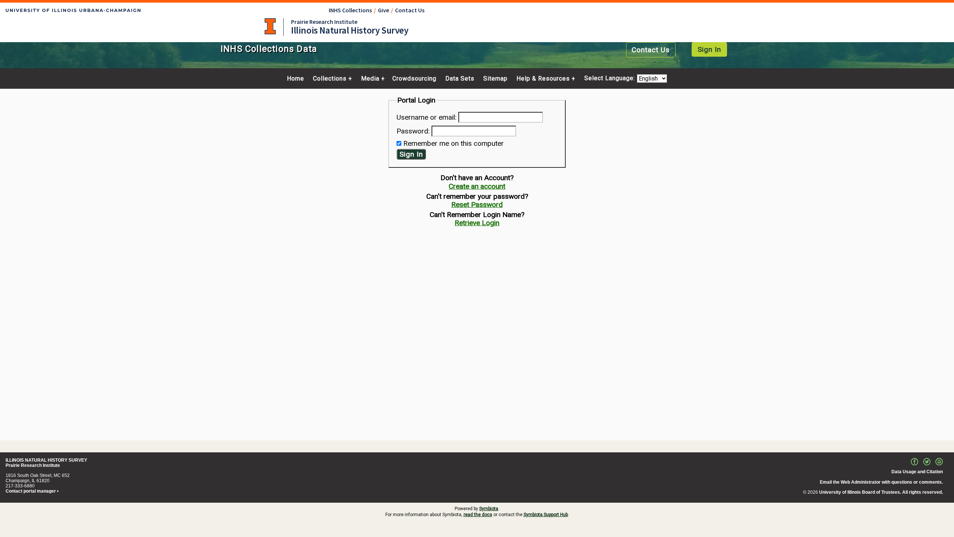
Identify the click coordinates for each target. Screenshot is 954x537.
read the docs (478, 514)
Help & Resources (543, 78)
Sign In (709, 49)
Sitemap (495, 78)
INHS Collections (350, 10)
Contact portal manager (31, 491)
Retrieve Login (477, 223)
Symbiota (488, 508)
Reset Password (477, 204)
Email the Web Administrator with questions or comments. (881, 482)
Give (383, 10)
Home (295, 78)
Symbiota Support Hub (546, 514)
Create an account (477, 186)
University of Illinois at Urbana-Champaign (270, 26)
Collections (330, 78)
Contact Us (409, 10)
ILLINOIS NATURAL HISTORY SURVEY (46, 460)
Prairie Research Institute (324, 21)
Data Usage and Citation (917, 471)
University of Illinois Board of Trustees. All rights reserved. (881, 492)
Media (370, 78)
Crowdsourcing (414, 78)
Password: (413, 131)
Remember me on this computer (453, 143)
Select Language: (610, 78)
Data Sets (459, 78)
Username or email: (427, 117)
